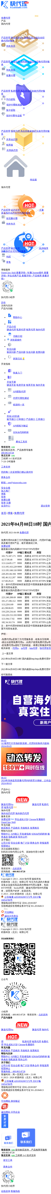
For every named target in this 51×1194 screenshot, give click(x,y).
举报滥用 (44, 843)
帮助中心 (17, 317)
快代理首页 (45, 648)
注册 (8, 503)
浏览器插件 (16, 340)
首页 (3, 513)
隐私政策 (13, 837)
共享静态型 (12, 150)
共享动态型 (12, 139)
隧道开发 (11, 385)
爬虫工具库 (21, 441)
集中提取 (10, 110)
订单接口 (21, 419)
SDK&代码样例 (20, 432)
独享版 (9, 145)
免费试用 (5, 546)
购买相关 (5, 828)
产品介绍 (11, 326)
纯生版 (33, 179)
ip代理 (24, 648)
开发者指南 (25, 834)
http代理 (33, 648)
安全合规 (15, 843)
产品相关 (15, 828)
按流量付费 (12, 218)
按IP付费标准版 (14, 105)
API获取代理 (19, 391)
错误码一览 (18, 404)
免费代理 (19, 513)
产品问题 (21, 352)
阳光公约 (22, 837)
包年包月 (10, 46)
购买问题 (11, 352)
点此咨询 (17, 868)
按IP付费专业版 (14, 115)
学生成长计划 (21, 819)
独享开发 (30, 385)
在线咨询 (5, 1191)
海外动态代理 (8, 813)
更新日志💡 (19, 358)
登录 (3, 497)
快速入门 (17, 373)
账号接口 (11, 419)
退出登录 (45, 506)
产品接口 (30, 419)
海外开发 (40, 385)
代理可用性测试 (21, 398)
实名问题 (30, 352)
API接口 (15, 834)
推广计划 (24, 843)
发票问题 (40, 352)
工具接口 (40, 419)
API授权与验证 (20, 426)
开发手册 (11, 382)
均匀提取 (10, 99)
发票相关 (34, 828)
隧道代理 (11, 329)
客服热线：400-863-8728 (13, 1071)
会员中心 (5, 506)
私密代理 (21, 329)
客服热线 (15, 1191)
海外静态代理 (22, 813)
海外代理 (40, 329)
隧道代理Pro (7, 804)
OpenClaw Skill (8, 822)
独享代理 (30, 329)
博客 (10, 513)
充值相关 (24, 828)
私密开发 (21, 385)
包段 (8, 256)
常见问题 (11, 349)
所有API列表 (13, 416)
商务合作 (34, 843)
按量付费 (10, 75)
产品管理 (5, 37)
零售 (8, 262)
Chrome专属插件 (37, 819)
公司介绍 (5, 843)
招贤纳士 (5, 846)
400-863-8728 (7, 453)
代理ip (15, 648)
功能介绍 (17, 336)
